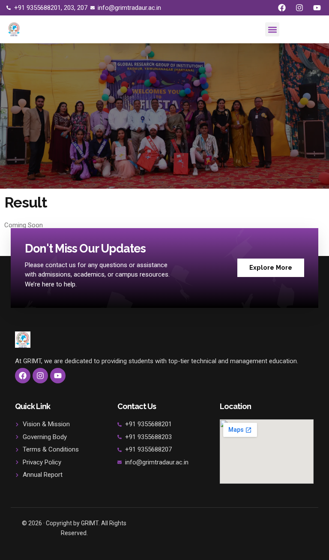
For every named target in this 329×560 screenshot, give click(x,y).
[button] (272, 29)
